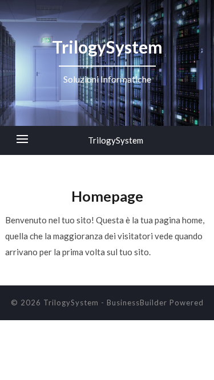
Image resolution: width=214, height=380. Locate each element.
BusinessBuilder (137, 302)
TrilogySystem (115, 140)
